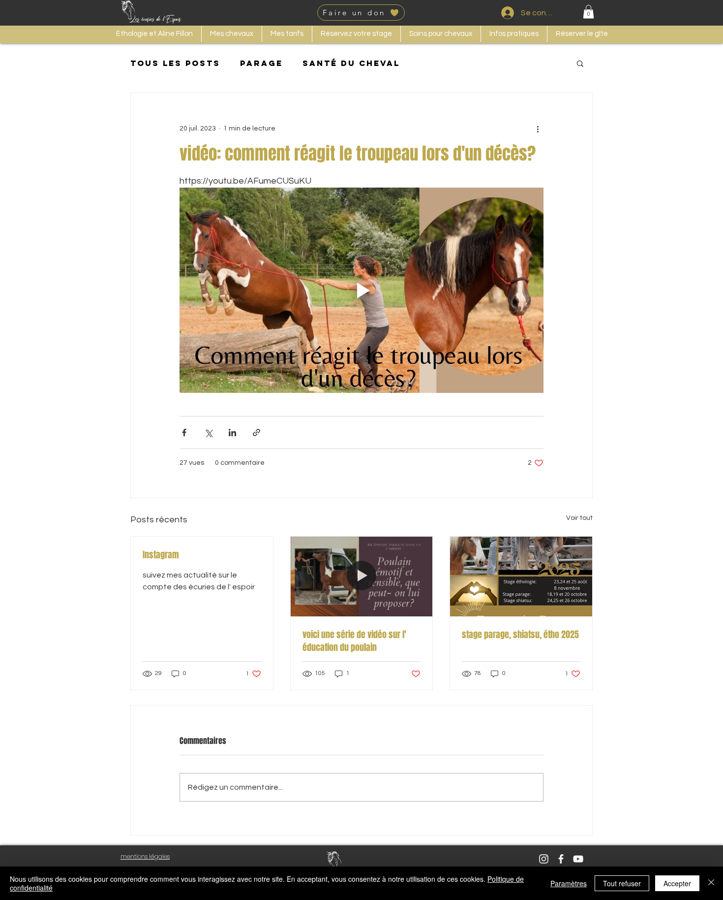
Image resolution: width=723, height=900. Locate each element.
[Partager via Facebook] (184, 432)
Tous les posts (175, 63)
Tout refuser (622, 883)
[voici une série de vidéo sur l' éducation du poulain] (362, 576)
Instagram (161, 554)
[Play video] (361, 290)
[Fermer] (711, 883)
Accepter (677, 883)
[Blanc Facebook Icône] (561, 859)
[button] (588, 11)
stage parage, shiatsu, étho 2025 (520, 634)
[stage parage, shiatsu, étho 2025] (521, 576)
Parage (261, 63)
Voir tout (579, 517)
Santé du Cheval (351, 63)
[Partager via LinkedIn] (232, 432)
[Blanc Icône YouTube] (578, 859)
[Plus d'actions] (537, 128)
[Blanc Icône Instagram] (544, 859)
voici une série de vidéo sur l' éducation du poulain (354, 641)
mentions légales (145, 856)
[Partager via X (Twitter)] (208, 432)
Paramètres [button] (568, 883)
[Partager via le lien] (256, 432)
